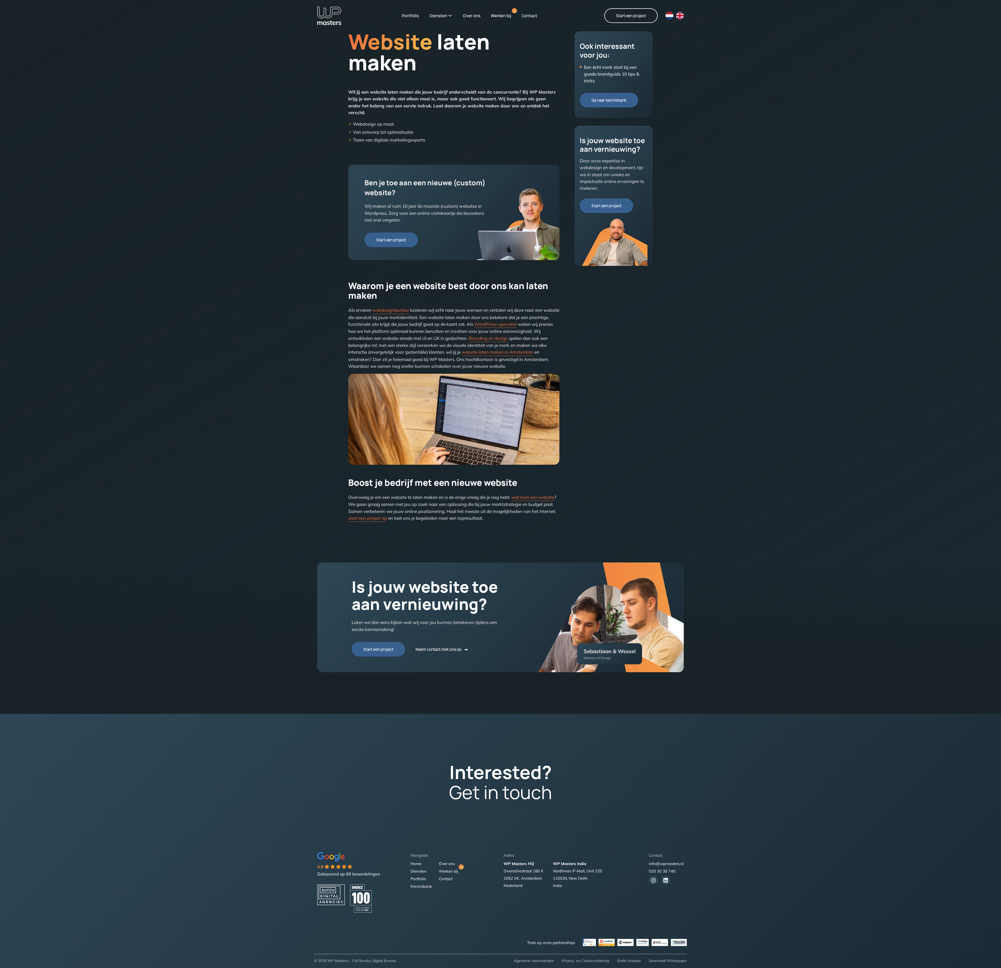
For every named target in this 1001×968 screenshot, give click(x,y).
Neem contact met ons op (438, 649)
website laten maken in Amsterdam (497, 352)
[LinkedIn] (665, 880)
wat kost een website (532, 497)
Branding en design (488, 338)
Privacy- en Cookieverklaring (585, 960)
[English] (680, 16)
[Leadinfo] (607, 942)
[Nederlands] (669, 16)
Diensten (438, 15)
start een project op (367, 518)
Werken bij (501, 15)
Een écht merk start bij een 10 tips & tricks (611, 74)
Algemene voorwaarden (534, 960)
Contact (529, 15)
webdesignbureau (391, 310)
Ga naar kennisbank (608, 100)
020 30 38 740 (662, 871)
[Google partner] (679, 942)
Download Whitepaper (668, 960)
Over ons (471, 15)
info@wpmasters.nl (666, 863)
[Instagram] (653, 880)
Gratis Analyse (629, 960)
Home (416, 863)
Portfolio (410, 15)
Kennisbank (421, 886)
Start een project (631, 15)
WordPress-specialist (495, 324)
